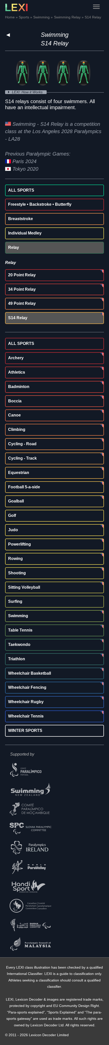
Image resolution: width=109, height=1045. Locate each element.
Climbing (16, 429)
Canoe (14, 415)
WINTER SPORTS (25, 730)
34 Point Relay (22, 289)
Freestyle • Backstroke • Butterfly (39, 204)
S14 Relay (17, 318)
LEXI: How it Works (28, 92)
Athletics (16, 372)
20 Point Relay (22, 275)
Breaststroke (20, 219)
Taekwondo (19, 644)
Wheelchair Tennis (26, 716)
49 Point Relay (22, 303)
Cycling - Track (22, 458)
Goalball (16, 501)
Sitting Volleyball (24, 587)
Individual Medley (25, 233)
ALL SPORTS (21, 190)
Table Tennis (20, 630)
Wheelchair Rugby (26, 702)
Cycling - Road (22, 444)
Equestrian (18, 472)
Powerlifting (19, 544)
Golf (12, 515)
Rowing (15, 558)
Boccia (15, 401)
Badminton (18, 386)
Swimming (54, 34)
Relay (13, 247)
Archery (16, 358)
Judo (13, 530)
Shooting (17, 573)
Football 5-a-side (24, 487)
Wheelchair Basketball (29, 673)
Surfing (15, 601)
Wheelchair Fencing (27, 687)
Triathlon (16, 659)
